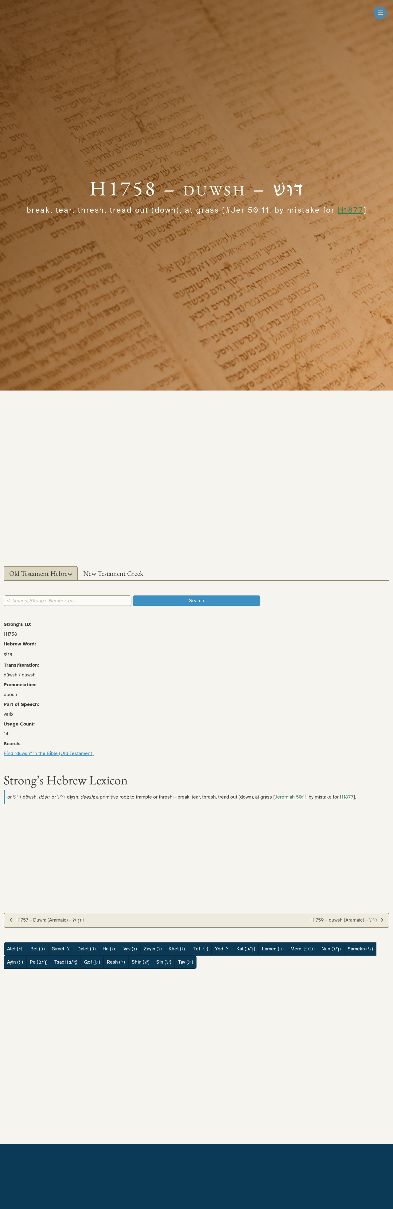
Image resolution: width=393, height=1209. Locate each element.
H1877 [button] (351, 210)
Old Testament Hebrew (40, 573)
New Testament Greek (113, 573)
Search (196, 601)
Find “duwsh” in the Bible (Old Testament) (49, 753)
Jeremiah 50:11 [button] (290, 797)
